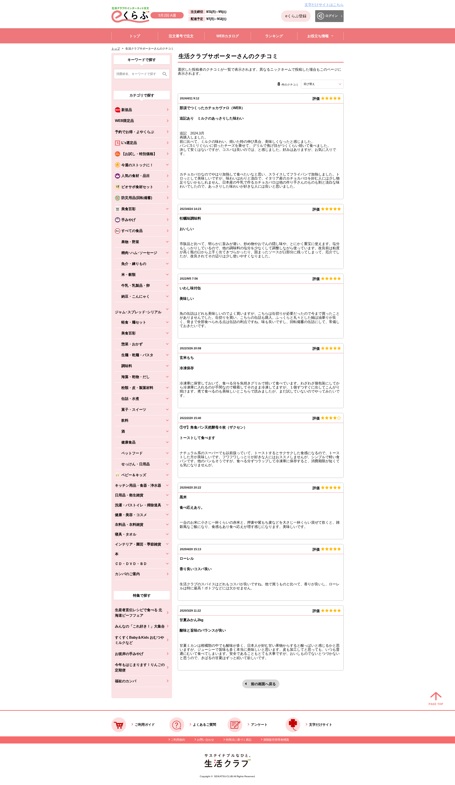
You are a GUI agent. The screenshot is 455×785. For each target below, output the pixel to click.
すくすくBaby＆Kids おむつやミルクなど (139, 640)
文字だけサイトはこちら (324, 5)
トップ (115, 48)
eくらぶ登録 (295, 16)
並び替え (318, 84)
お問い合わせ (205, 739)
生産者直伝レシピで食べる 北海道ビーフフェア (138, 612)
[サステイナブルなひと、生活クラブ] (227, 766)
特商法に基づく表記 (238, 739)
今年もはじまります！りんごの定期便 (140, 667)
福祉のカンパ (125, 681)
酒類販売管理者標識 (276, 739)
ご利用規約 (178, 739)
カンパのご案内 (127, 574)
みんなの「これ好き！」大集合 (140, 626)
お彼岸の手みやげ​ (129, 654)
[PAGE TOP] (436, 699)
